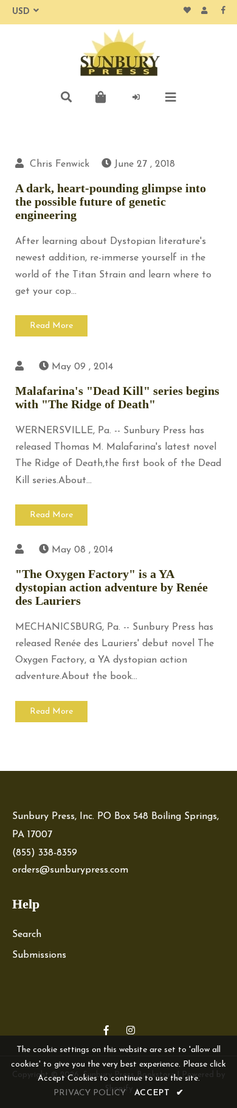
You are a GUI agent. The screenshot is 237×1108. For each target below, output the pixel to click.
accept (159, 1093)
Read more (51, 325)
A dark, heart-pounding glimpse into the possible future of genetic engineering (110, 201)
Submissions (39, 955)
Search (26, 934)
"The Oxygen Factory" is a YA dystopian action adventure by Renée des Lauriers (111, 587)
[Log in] (136, 97)
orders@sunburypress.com (70, 870)
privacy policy (89, 1093)
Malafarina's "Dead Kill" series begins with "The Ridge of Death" (117, 397)
